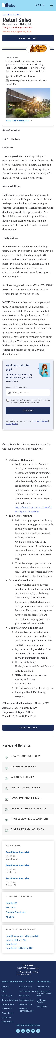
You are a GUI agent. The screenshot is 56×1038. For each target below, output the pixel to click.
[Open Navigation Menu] (51, 5)
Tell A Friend (42, 1006)
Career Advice (8, 1004)
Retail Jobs (11, 944)
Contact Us (6, 1017)
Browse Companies (10, 1000)
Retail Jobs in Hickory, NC (19, 948)
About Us (5, 986)
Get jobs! (28, 410)
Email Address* (16, 387)
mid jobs (10, 907)
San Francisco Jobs (27, 991)
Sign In (39, 5)
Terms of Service (41, 421)
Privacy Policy (12, 423)
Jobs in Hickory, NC (16, 940)
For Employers (43, 986)
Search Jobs (7, 995)
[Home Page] (11, 5)
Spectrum (11, 856)
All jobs (10, 916)
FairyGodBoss (8, 1021)
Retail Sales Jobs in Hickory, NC (22, 936)
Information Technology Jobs (26, 1009)
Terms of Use (7, 1008)
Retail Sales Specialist (17, 852)
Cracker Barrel (11, 15)
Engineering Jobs (26, 1000)
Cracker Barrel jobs (16, 912)
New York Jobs (25, 986)
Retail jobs (11, 903)
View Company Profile (17, 121)
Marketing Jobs (25, 1004)
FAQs (4, 991)
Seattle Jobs (24, 995)
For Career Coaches (41, 1001)
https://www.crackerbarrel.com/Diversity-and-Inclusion (33, 509)
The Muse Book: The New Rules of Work (44, 993)
